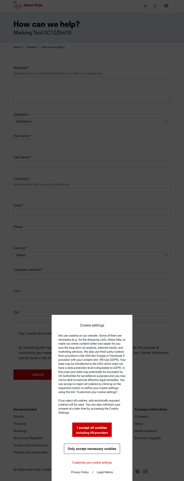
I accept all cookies (92, 430)
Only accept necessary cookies (92, 449)
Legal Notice (105, 472)
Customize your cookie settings (92, 462)
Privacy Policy (80, 472)
